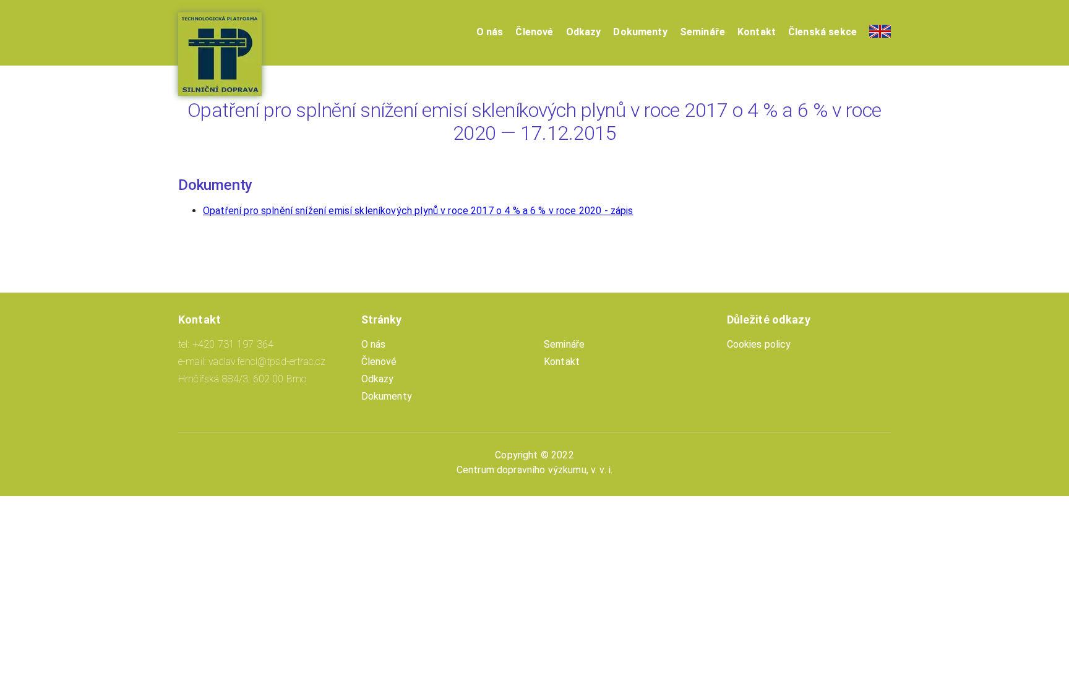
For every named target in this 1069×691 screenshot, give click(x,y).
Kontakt (756, 32)
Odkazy (583, 32)
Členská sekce (822, 32)
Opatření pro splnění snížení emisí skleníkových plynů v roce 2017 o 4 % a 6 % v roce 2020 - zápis (418, 211)
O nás (490, 32)
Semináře (702, 32)
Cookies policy (759, 344)
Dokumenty (640, 32)
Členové (534, 32)
